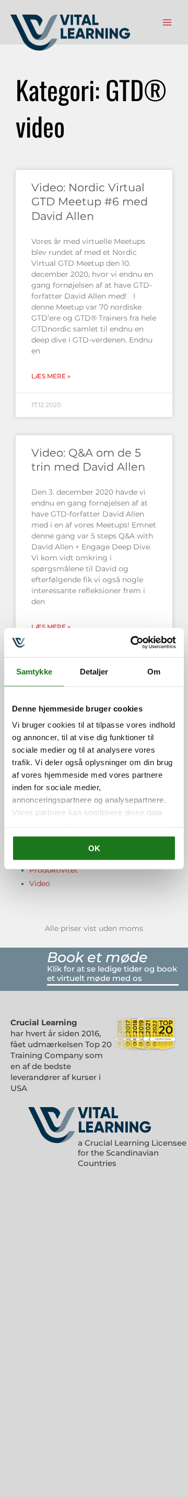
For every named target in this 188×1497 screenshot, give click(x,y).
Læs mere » (50, 376)
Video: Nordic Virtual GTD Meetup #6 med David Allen (89, 202)
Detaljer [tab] (94, 671)
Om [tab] (153, 671)
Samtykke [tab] (34, 671)
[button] (113, 957)
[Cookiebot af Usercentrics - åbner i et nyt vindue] (132, 642)
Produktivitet (53, 870)
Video (39, 883)
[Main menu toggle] (167, 22)
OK (94, 847)
